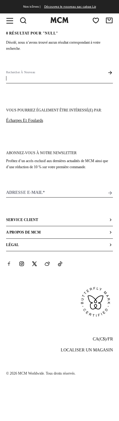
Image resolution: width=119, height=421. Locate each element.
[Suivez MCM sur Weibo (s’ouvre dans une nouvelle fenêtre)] (47, 264)
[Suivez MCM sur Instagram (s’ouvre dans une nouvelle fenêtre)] (21, 264)
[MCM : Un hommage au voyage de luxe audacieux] (59, 21)
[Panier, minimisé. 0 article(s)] (109, 20)
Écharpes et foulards (24, 120)
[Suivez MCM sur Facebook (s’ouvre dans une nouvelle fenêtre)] (9, 264)
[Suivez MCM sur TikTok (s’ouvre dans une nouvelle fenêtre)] (60, 264)
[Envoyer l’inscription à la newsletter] (110, 193)
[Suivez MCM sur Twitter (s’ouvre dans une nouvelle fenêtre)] (34, 264)
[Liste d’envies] (95, 20)
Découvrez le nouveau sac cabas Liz (70, 6)
